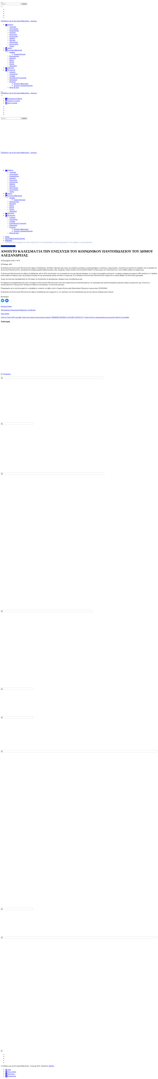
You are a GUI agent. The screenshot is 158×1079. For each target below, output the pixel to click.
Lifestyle (12, 72)
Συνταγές (12, 82)
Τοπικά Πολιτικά (19, 54)
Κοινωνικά (13, 34)
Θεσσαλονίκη (14, 56)
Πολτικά (12, 40)
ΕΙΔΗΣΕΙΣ (4, 246)
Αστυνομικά (13, 29)
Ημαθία (12, 52)
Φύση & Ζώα (14, 87)
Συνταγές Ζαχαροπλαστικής (23, 85)
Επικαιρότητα (14, 31)
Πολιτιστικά (13, 42)
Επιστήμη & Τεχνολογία (17, 78)
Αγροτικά (12, 27)
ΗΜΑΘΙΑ (11, 246)
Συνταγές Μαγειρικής (21, 84)
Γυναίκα (12, 76)
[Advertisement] (79, 136)
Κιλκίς (11, 60)
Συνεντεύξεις (13, 44)
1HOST (51, 1066)
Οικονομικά (13, 36)
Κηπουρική (13, 80)
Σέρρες (11, 64)
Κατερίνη (12, 58)
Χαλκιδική (13, 66)
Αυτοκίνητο (13, 74)
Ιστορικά (12, 32)
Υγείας (11, 46)
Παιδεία (12, 38)
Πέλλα (11, 62)
